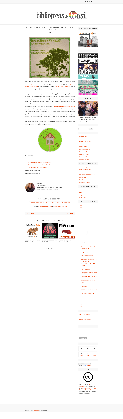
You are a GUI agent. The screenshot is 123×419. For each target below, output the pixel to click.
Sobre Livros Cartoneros (83, 322)
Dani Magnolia (41, 185)
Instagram (88, 350)
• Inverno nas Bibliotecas (84, 156)
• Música (80, 189)
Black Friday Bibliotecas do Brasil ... (49, 241)
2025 (81, 207)
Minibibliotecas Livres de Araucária (63, 86)
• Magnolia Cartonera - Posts (84, 169)
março (82, 298)
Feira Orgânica (70, 88)
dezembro (83, 231)
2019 (81, 219)
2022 (81, 213)
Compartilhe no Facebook (37, 202)
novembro (83, 232)
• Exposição (81, 192)
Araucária (41, 206)
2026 (81, 205)
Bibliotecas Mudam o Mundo (84, 314)
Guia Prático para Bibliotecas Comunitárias (88, 317)
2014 (81, 229)
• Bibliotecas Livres (82, 136)
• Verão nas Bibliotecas (83, 159)
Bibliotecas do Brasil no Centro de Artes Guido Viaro (39, 164)
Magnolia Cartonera (52, 1)
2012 (81, 306)
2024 (81, 209)
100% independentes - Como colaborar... (65, 241)
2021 (81, 215)
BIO (26, 1)
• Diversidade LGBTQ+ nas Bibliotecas (87, 144)
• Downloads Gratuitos (83, 154)
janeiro (82, 302)
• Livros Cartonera (82, 179)
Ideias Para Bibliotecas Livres (84, 319)
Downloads (70, 1)
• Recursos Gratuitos (83, 151)
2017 (81, 223)
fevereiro (83, 300)
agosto (82, 238)
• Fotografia (81, 195)
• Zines (80, 172)
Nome (80, 333)
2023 (81, 211)
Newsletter (62, 1)
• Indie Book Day (82, 177)
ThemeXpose (36, 410)
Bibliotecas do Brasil (47, 206)
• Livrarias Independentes (84, 182)
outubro (83, 234)
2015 (81, 227)
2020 (81, 217)
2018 (81, 221)
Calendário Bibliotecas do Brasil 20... (32, 241)
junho (82, 242)
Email (82, 350)
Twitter (88, 355)
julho (82, 240)
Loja (30, 1)
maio (82, 244)
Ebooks (43, 1)
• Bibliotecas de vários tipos (84, 141)
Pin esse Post (67, 202)
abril (82, 296)
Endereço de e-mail (83, 329)
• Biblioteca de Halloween (84, 149)
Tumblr (94, 355)
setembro (83, 236)
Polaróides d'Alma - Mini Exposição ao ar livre (38, 167)
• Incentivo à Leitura (82, 146)
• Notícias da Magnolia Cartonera (85, 167)
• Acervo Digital (82, 197)
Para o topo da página (91, 410)
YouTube (94, 350)
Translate (88, 365)
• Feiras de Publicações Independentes (86, 174)
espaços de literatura (30, 84)
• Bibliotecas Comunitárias (84, 138)
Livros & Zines (36, 1)
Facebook (81, 355)
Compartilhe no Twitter (54, 202)
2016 (81, 225)
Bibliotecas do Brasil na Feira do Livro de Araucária (39, 162)
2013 (81, 304)
